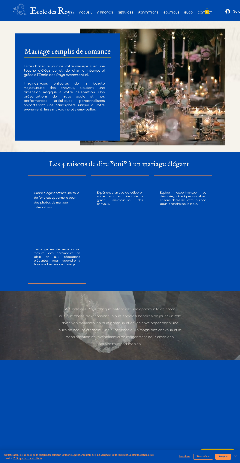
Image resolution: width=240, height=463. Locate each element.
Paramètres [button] (184, 456)
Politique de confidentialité (27, 458)
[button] (207, 11)
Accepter (223, 456)
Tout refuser (203, 456)
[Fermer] (235, 456)
